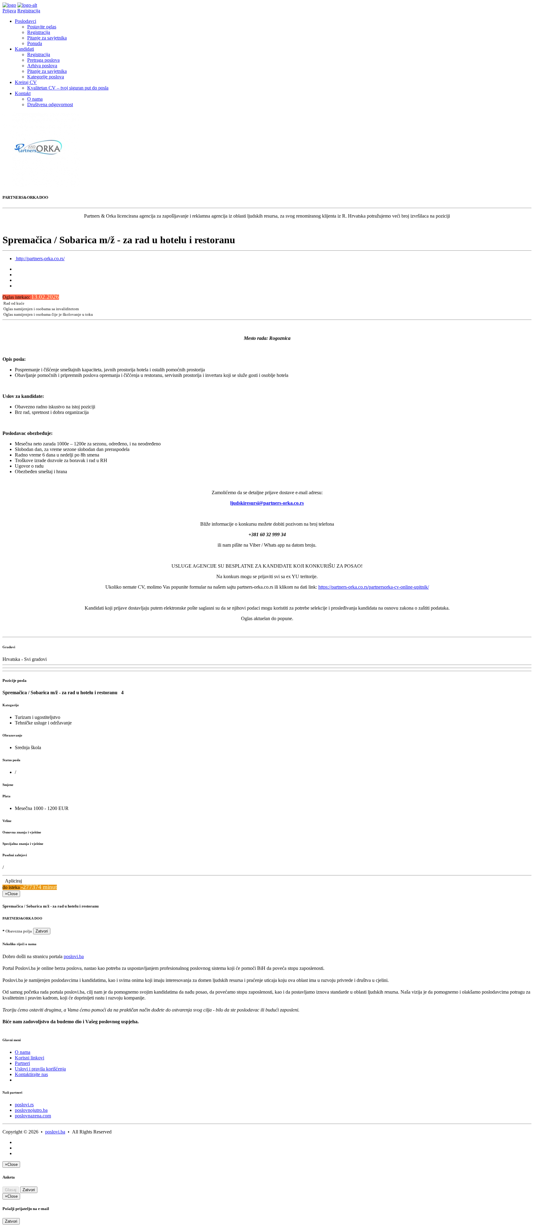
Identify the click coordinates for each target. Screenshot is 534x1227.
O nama (35, 99)
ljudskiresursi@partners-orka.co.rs (267, 503)
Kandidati (24, 49)
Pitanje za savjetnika (47, 37)
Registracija (28, 10)
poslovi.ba (74, 956)
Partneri (22, 1063)
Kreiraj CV (26, 82)
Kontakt (23, 93)
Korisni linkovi (29, 1057)
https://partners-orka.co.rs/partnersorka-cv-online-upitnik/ (373, 587)
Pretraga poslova (43, 60)
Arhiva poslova (42, 65)
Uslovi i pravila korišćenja (40, 1068)
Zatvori (42, 931)
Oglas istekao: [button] (30, 297)
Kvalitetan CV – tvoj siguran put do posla (67, 87)
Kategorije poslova (45, 76)
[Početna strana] (9, 5)
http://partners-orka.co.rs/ (40, 258)
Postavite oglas (41, 26)
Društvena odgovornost (50, 104)
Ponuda (34, 43)
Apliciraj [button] (12, 880)
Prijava (9, 10)
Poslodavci (25, 21)
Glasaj (10, 1189)
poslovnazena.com (33, 1115)
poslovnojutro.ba (31, 1110)
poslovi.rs (24, 1104)
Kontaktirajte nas (31, 1074)
